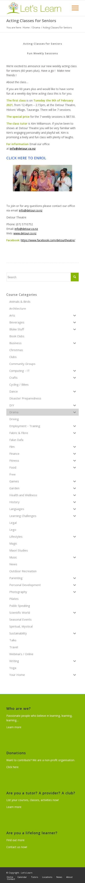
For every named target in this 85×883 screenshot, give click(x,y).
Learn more (13, 727)
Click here (12, 767)
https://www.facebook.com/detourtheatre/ (48, 240)
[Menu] (73, 8)
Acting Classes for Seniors (31, 20)
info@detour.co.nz (23, 148)
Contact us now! (16, 847)
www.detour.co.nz (24, 233)
